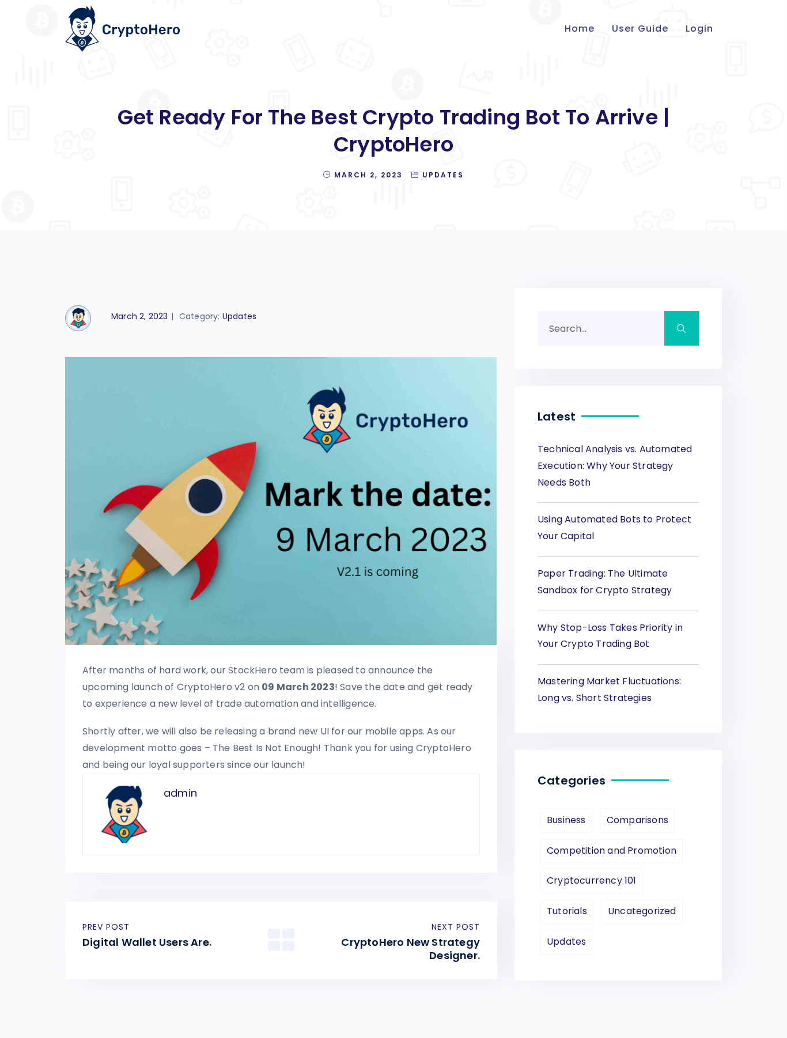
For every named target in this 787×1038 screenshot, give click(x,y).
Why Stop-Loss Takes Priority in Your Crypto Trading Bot (610, 636)
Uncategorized (642, 911)
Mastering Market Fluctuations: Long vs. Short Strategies (609, 689)
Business (566, 820)
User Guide (640, 28)
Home (580, 28)
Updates (443, 175)
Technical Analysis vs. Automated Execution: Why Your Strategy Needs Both (615, 465)
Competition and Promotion (611, 850)
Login (699, 28)
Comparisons (637, 820)
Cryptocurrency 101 (592, 880)
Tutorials (567, 911)
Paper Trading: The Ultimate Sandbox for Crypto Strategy (605, 582)
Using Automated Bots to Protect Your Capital (614, 528)
